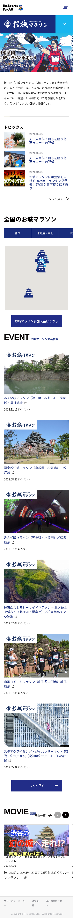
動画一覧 (40, 815)
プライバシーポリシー (14, 903)
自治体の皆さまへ (54, 903)
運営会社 (35, 903)
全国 (17, 233)
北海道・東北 (45, 233)
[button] (28, 293)
